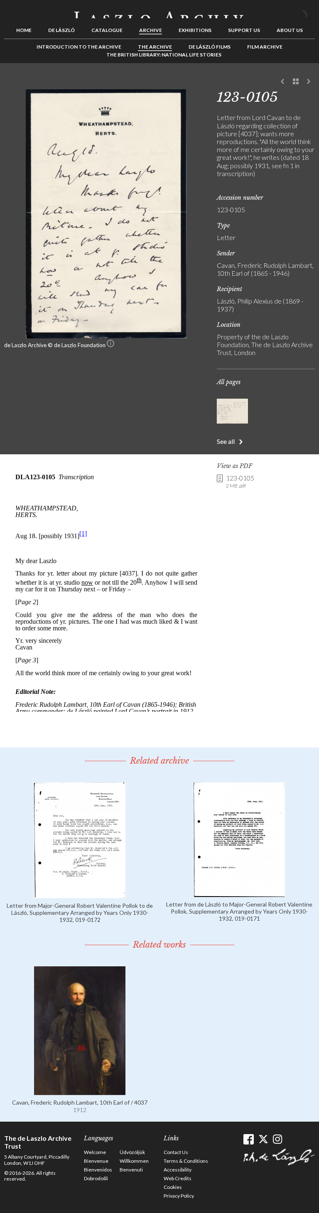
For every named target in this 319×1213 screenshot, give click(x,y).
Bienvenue (96, 1161)
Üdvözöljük (132, 1152)
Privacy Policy (179, 1196)
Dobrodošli (96, 1178)
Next (308, 82)
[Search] (308, 11)
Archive (150, 30)
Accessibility (177, 1169)
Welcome (95, 1152)
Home (24, 30)
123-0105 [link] (240, 481)
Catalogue (107, 30)
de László (61, 30)
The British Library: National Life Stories (163, 54)
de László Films (210, 47)
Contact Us (176, 1152)
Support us (244, 30)
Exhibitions (195, 30)
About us (290, 30)
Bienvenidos (98, 1169)
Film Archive (264, 47)
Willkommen (134, 1161)
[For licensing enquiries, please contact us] (110, 345)
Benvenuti (131, 1169)
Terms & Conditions (186, 1161)
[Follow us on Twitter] (263, 1139)
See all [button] (226, 441)
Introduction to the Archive (79, 47)
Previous (283, 82)
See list (296, 82)
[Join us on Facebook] (248, 1139)
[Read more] (79, 894)
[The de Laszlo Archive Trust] (159, 11)
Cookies (173, 1187)
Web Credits (177, 1178)
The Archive (155, 47)
